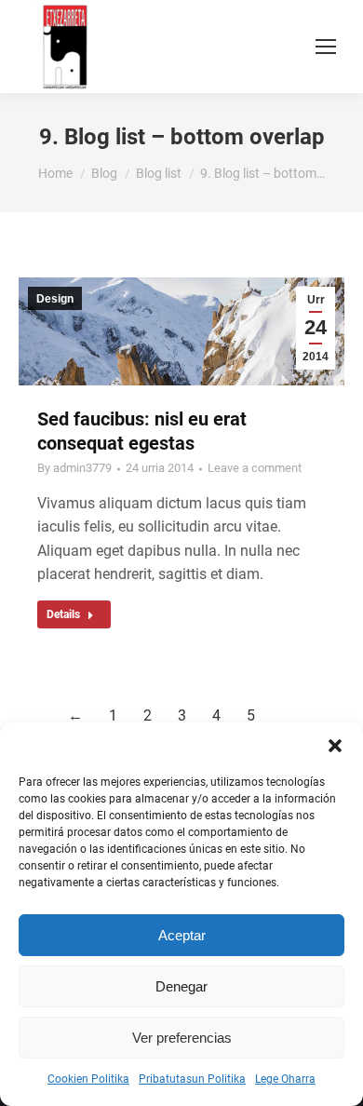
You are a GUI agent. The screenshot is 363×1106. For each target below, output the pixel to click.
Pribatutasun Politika (192, 1079)
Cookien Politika (88, 1079)
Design (55, 298)
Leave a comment (255, 468)
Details (63, 614)
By (74, 468)
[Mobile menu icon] (325, 46)
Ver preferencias (182, 1037)
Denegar (181, 986)
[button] (335, 745)
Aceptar (182, 935)
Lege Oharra (285, 1079)
